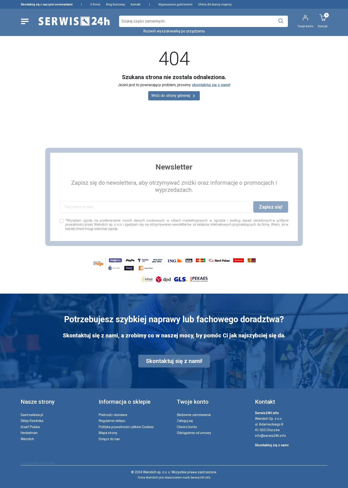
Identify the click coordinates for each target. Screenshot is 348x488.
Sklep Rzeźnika (32, 421)
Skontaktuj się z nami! (174, 361)
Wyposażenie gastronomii (175, 4)
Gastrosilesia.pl (32, 415)
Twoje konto (193, 401)
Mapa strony (108, 433)
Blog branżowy (115, 4)
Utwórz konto (187, 427)
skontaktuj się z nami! (211, 85)
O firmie (95, 4)
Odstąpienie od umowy (194, 433)
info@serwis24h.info (270, 436)
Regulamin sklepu (112, 421)
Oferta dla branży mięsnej (215, 4)
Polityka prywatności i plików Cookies (126, 427)
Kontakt (136, 4)
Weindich (27, 439)
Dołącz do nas (109, 439)
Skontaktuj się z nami (272, 445)
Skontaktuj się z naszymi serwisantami (46, 4)
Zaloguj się (185, 421)
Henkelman (29, 433)
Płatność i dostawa (113, 415)
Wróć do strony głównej (174, 96)
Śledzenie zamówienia (194, 415)
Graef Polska (30, 427)
